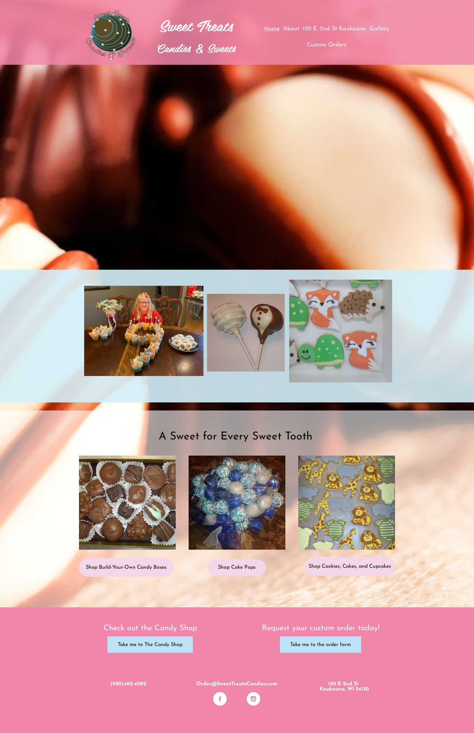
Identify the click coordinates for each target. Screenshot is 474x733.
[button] (127, 503)
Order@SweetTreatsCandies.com (236, 684)
